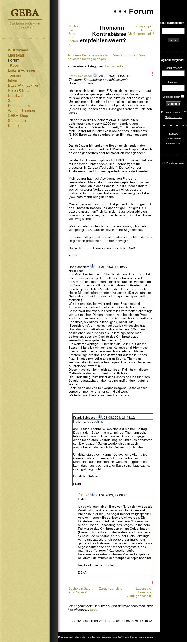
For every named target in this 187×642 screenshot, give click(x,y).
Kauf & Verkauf (115, 66)
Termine (14, 75)
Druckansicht (65, 637)
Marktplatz (16, 55)
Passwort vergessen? (173, 112)
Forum (13, 60)
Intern (12, 80)
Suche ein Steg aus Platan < (73, 35)
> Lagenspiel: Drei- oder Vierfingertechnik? (141, 29)
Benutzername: (173, 68)
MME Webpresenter (173, 163)
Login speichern (171, 96)
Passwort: (173, 82)
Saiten (13, 101)
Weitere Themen (21, 111)
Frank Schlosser (80, 76)
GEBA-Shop (18, 116)
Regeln (15, 65)
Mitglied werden (173, 117)
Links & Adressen (22, 70)
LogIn (94, 609)
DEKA (85, 495)
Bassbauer (17, 95)
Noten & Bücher (21, 90)
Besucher (110, 621)
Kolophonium (19, 106)
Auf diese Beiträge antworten (88, 55)
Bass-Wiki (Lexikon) (24, 85)
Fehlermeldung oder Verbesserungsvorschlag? (98, 637)
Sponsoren (17, 121)
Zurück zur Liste (123, 55)
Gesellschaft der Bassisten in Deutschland (25, 19)
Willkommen (18, 50)
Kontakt (14, 126)
